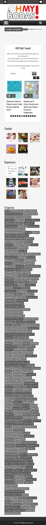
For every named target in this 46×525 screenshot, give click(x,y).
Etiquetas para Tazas (12, 331)
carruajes (8, 279)
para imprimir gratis (12, 418)
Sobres (27, 476)
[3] (15, 116)
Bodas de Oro (33, 254)
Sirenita (18, 476)
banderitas (21, 235)
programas (31, 445)
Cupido (20, 297)
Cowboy (17, 294)
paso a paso (9, 424)
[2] (13, 116)
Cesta (32, 282)
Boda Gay (22, 248)
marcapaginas (29, 384)
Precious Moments (27, 442)
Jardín (29, 365)
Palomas (26, 414)
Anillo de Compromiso (13, 223)
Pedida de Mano (24, 424)
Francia (7, 343)
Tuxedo (16, 504)
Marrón (7, 390)
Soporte (19, 479)
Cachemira (17, 263)
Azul (26, 232)
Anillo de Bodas (30, 220)
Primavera (8, 445)
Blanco (7, 245)
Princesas (19, 445)
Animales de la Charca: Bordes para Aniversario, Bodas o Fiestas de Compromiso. (31, 107)
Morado (16, 402)
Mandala (26, 377)
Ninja (7, 408)
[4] (17, 116)
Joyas (16, 368)
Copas (25, 288)
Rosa (27, 467)
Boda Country (10, 248)
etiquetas (31, 328)
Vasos (25, 504)
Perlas (7, 430)
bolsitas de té (9, 257)
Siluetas (8, 476)
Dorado (19, 322)
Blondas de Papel (21, 245)
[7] (24, 116)
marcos (7, 387)
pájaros (7, 414)
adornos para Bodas (12, 214)
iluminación (18, 356)
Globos (7, 350)
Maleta (16, 377)
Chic (19, 285)
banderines (9, 235)
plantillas (27, 436)
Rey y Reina (18, 464)
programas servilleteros (13, 448)
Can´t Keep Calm (22, 272)
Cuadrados (27, 294)
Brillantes (18, 260)
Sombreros (9, 479)
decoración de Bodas (12, 306)
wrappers (18, 510)
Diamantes (9, 322)
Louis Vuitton (18, 374)
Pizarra (24, 433)
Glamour (30, 347)
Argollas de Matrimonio (13, 232)
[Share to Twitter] (16, 82)
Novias (15, 408)
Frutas (25, 343)
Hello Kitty (26, 353)
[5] (20, 116)
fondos (7, 337)
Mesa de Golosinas (21, 393)
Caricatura (32, 276)
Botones (8, 260)
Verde (33, 504)
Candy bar (21, 276)
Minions (8, 399)
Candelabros (9, 276)
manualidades (27, 380)
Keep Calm (25, 368)
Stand (19, 482)
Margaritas (18, 387)
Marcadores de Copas (13, 384)
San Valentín (28, 470)
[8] (26, 116)
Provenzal (28, 448)
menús (7, 393)
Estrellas (21, 328)
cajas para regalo (11, 269)
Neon (33, 405)
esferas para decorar (29, 325)
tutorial (7, 504)
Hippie (7, 356)
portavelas (18, 439)
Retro (7, 464)
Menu (5, 2)
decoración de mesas (12, 319)
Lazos (7, 371)
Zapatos (29, 510)
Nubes (33, 408)
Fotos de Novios (24, 340)
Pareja (25, 421)
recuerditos (24, 458)
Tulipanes (16, 501)
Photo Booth (17, 430)
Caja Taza (8, 266)
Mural (7, 405)
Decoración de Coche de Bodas (16, 309)
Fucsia (33, 343)
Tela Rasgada (10, 498)
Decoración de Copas (12, 313)
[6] (22, 116)
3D (6, 211)
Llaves (7, 374)
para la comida (29, 418)
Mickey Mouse (26, 396)
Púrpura (22, 451)
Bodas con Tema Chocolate (14, 254)
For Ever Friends (20, 337)
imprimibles (9, 359)
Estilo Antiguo (10, 328)
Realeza (32, 455)
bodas (21, 251)
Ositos (7, 411)
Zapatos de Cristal (11, 513)
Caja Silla (28, 263)
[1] (11, 116)
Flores (28, 334)
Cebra (34, 279)
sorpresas (29, 479)
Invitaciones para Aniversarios (15, 362)
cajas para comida (31, 266)
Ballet (35, 232)
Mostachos (27, 402)
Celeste (7, 282)
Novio (24, 408)
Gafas (21, 347)
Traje (7, 501)
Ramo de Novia (10, 455)
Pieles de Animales (11, 433)
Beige (29, 238)
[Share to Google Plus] (19, 82)
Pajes (17, 414)
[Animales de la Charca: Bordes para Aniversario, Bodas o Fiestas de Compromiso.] (31, 90)
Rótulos (17, 470)
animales (27, 223)
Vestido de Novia (11, 507)
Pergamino (30, 427)
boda (32, 245)
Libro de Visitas (18, 371)
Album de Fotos (29, 214)
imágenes (28, 356)
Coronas (31, 291)
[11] (33, 116)
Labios (35, 368)
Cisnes (7, 288)
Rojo (28, 464)
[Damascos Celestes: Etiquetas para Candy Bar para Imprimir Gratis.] (14, 90)
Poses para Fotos (11, 442)
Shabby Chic (22, 473)
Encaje (16, 325)
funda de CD (9, 347)
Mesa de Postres (11, 396)
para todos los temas (12, 421)
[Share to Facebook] (14, 82)
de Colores (9, 300)
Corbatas (21, 291)
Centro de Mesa (20, 282)
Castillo (25, 279)
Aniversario (9, 226)
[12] (35, 116)
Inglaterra (20, 359)
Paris (35, 421)
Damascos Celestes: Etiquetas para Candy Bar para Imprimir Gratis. (14, 105)
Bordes (29, 257)
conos (16, 288)
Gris (28, 350)
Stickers (27, 482)
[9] (28, 116)
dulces (7, 325)
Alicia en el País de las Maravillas (16, 217)
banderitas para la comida (14, 238)
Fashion (26, 331)
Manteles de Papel (11, 380)
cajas (18, 266)
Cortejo (7, 294)
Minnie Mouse (19, 399)
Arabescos (32, 226)
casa (17, 279)
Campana (8, 272)
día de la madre (30, 319)
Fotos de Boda (10, 340)
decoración (20, 300)
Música (15, 405)
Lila (29, 371)
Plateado (8, 439)
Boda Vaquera (10, 251)
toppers (29, 498)
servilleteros (9, 473)
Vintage (7, 510)
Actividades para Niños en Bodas (22, 211)
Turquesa (26, 501)
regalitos (26, 461)
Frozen (16, 343)
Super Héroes (10, 485)
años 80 (21, 226)
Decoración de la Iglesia (13, 316)
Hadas (7, 353)
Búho (7, 263)
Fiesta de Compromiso (13, 334)
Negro (24, 405)
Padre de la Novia (20, 411)
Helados (16, 353)
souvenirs (8, 482)
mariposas (30, 387)
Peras (7, 427)
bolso (21, 257)
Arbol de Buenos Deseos (13, 229)
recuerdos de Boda (11, 461)
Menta (27, 390)
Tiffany (21, 498)
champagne (9, 285)
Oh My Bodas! (8, 523)
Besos (7, 242)
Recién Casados (11, 458)
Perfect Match (17, 427)
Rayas (22, 455)
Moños (7, 402)
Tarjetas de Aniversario (13, 492)
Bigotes (27, 242)
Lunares (29, 374)
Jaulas (7, 368)
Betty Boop (17, 242)
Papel (35, 414)
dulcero (29, 322)
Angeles (18, 220)
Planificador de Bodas (12, 436)
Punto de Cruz (10, 451)
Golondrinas (19, 350)
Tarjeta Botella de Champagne (15, 489)
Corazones (9, 291)
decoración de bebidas (13, 303)
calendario (25, 269)
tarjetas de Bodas (11, 495)
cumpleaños (9, 297)
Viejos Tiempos (27, 507)
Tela (24, 495)
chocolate (28, 285)
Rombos (19, 467)
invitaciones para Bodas (13, 365)
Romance (8, 467)
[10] (30, 116)
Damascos (30, 297)
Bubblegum (29, 260)
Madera (7, 377)
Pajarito (33, 411)
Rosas (7, 470)
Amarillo (8, 220)
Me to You (17, 390)
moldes (30, 399)
